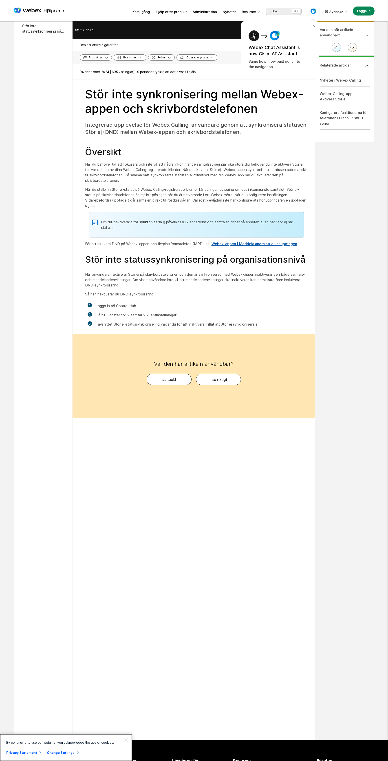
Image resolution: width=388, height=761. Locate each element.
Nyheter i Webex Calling (340, 80)
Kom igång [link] (141, 12)
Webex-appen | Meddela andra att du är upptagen (254, 244)
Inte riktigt (218, 379)
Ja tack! (169, 379)
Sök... (276, 11)
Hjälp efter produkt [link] (171, 12)
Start (78, 30)
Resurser (249, 12)
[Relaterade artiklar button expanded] (367, 65)
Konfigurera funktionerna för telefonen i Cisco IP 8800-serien (344, 118)
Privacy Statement (21, 752)
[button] (313, 11)
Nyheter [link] (229, 12)
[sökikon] (269, 11)
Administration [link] (205, 12)
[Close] (126, 740)
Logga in (363, 11)
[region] (66, 747)
